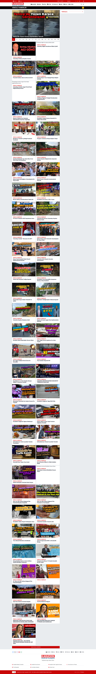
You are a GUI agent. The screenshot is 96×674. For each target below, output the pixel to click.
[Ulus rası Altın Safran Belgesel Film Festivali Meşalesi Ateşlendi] (24, 491)
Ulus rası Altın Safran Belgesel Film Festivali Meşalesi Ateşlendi (21, 502)
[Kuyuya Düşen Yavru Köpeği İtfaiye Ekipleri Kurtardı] (48, 68)
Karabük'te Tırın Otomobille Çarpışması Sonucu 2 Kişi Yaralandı (46, 280)
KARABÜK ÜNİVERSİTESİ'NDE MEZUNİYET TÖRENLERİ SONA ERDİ (47, 381)
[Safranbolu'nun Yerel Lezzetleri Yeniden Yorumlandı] (24, 432)
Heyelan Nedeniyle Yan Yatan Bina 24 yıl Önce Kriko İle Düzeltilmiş (23, 159)
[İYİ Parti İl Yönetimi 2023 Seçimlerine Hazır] (24, 208)
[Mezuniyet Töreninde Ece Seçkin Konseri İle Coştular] (24, 391)
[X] (15, 652)
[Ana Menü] (83, 4)
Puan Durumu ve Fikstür (72, 664)
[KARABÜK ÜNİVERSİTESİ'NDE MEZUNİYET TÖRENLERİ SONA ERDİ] (48, 371)
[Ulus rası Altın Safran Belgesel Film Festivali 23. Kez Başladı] (48, 491)
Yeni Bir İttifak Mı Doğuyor (43, 601)
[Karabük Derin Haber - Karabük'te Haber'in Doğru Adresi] (18, 4)
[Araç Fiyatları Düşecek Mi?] (48, 351)
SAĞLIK (44, 4)
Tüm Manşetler (16, 667)
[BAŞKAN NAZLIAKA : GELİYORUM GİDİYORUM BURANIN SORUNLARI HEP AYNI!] (24, 631)
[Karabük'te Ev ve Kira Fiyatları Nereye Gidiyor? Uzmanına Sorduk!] (24, 371)
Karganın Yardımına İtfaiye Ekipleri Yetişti (47, 138)
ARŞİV (61, 4)
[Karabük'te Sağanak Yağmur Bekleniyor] (24, 411)
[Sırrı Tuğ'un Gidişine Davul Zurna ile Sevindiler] (24, 351)
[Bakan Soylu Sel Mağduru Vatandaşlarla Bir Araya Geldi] (24, 169)
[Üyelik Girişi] (83, 1)
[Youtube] (19, 652)
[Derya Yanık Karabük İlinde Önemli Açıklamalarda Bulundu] (24, 249)
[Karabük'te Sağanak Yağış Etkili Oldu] (48, 391)
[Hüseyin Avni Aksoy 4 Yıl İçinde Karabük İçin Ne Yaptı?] (48, 551)
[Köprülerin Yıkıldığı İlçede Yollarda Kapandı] (48, 290)
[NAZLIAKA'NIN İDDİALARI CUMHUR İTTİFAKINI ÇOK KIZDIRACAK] (48, 611)
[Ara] (81, 4)
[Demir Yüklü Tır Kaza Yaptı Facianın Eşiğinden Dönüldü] (48, 411)
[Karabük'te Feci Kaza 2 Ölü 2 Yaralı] (48, 189)
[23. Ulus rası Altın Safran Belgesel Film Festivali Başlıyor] (24, 571)
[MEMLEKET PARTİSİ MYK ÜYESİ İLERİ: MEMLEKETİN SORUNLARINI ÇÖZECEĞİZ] (24, 611)
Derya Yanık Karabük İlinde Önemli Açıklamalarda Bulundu (21, 259)
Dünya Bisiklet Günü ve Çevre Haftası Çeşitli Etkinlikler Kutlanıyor (22, 561)
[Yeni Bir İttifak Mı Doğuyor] (48, 592)
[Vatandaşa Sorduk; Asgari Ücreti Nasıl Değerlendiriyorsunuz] (24, 82)
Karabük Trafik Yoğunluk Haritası (56, 664)
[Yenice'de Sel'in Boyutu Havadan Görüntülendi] (48, 249)
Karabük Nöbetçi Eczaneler (18, 664)
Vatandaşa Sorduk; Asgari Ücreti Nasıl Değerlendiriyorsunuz (22, 87)
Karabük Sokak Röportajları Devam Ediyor (23, 340)
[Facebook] (13, 652)
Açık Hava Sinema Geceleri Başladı (21, 601)
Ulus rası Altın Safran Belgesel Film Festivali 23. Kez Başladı (45, 502)
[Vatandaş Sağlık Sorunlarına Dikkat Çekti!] (48, 42)
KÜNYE (66, 4)
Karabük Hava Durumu (36, 664)
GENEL (39, 4)
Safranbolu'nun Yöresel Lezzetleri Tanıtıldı (47, 441)
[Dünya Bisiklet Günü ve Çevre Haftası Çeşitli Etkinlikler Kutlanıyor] (24, 551)
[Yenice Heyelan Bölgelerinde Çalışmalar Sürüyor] (48, 149)
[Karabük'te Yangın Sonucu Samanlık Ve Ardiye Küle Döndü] (48, 108)
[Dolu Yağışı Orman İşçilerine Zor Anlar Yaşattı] (48, 330)
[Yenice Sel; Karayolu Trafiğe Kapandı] (24, 269)
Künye (20, 1)
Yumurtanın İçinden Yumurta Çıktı (45, 521)
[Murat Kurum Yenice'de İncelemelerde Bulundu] (48, 169)
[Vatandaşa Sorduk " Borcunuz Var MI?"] (24, 229)
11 (45, 39)
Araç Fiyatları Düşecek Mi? (43, 360)
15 (58, 39)
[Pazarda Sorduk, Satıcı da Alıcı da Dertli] (24, 68)
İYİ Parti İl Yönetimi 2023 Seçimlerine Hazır (23, 218)
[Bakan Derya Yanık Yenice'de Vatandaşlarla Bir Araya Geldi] (48, 229)
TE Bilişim (82, 672)
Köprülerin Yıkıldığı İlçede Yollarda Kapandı (47, 299)
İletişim (15, 1)
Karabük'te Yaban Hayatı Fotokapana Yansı (23, 521)
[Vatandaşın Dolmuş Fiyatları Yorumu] (24, 49)
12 (48, 39)
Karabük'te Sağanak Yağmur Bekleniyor (23, 421)
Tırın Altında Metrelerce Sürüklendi (21, 540)
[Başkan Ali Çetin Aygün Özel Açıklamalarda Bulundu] (48, 310)
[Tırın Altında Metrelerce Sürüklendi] (24, 531)
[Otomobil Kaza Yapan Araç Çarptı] (24, 452)
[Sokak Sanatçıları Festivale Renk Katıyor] (24, 472)
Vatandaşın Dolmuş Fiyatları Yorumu (22, 58)
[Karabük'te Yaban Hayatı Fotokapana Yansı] (24, 512)
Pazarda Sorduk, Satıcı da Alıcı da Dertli (23, 77)
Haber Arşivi (52, 667)
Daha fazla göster (35, 647)
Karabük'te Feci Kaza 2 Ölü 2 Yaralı (45, 199)
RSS (14, 672)
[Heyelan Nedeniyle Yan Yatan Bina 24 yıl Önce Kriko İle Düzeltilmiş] (24, 149)
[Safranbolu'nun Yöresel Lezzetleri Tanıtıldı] (48, 432)
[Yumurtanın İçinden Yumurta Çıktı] (48, 512)
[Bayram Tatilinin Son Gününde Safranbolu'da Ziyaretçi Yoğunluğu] (24, 108)
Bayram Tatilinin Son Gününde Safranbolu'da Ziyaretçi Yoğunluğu (21, 119)
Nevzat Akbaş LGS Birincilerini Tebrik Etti (23, 199)
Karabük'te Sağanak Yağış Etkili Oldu (46, 401)
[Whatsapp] (21, 652)
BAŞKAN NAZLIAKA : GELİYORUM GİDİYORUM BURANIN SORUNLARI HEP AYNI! (23, 642)
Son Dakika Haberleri (35, 667)
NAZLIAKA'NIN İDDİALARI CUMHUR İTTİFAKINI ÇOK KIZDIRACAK (46, 621)
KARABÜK (34, 4)
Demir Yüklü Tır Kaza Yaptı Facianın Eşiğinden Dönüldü (46, 422)
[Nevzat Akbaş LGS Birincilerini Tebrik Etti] (24, 189)
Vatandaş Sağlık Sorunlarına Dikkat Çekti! (47, 46)
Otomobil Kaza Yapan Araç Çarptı (21, 462)
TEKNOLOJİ (55, 4)
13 (51, 39)
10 (42, 39)
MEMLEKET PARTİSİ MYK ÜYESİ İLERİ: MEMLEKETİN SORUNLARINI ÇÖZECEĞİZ (23, 621)
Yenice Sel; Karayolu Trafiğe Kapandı (22, 279)
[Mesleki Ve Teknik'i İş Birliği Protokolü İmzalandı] (24, 129)
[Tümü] (82, 11)
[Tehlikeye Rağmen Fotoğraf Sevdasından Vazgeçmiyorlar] (48, 88)
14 (55, 39)
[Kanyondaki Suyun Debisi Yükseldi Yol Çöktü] (24, 290)
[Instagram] (17, 652)
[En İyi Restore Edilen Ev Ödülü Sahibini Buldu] (48, 452)
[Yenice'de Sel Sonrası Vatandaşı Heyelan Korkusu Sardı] (48, 208)
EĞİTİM (49, 4)
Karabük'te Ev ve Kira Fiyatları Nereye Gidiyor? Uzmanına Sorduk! (22, 381)
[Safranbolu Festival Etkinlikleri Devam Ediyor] (48, 466)
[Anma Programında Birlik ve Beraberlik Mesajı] (48, 531)
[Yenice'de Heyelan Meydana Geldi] (24, 310)
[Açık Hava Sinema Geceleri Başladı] (24, 592)
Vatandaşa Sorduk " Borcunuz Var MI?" (22, 238)
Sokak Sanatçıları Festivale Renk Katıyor (23, 482)
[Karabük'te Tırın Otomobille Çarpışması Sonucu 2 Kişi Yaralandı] (48, 269)
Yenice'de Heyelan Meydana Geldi (21, 320)
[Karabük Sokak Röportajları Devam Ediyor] (24, 330)
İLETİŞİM (71, 4)
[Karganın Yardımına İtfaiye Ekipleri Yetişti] (48, 129)
